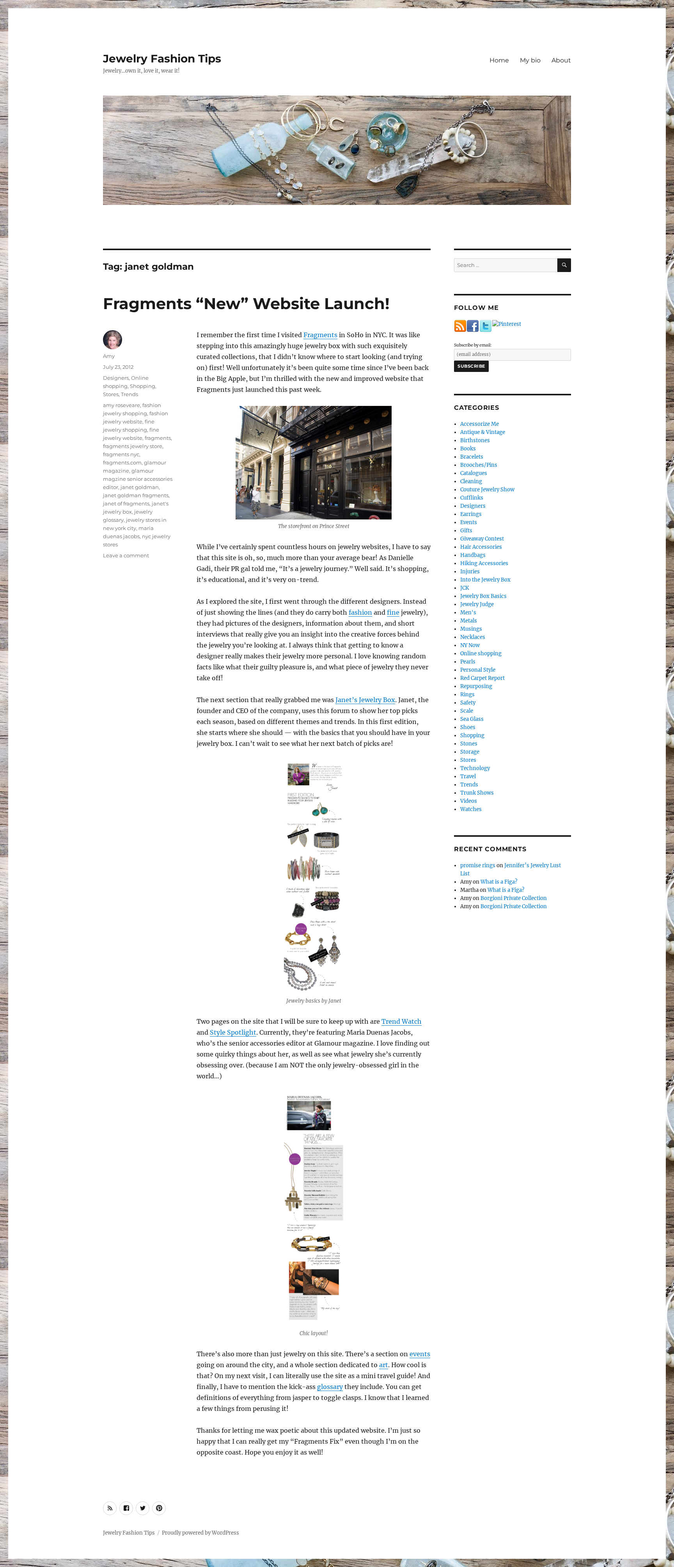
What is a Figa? (499, 882)
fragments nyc (121, 454)
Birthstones (475, 440)
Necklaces (472, 637)
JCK (464, 588)
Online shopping (481, 653)
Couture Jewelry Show (487, 489)
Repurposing (476, 686)
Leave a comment (126, 555)
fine (393, 612)
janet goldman (140, 487)
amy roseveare (121, 405)
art (383, 1365)
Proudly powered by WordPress (200, 1533)
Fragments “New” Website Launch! (246, 303)
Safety (467, 702)
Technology (475, 768)
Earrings (471, 514)
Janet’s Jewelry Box (365, 700)
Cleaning (471, 481)
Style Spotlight (233, 1032)
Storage (469, 752)
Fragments (320, 335)
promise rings (477, 865)
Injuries (470, 571)
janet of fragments (126, 503)
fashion (360, 612)
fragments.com (122, 462)
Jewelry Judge (477, 604)
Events (468, 522)
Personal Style (477, 670)
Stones (468, 743)
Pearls (467, 661)
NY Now (470, 645)
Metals (468, 620)
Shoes (467, 727)
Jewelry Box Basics (483, 596)
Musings (471, 629)
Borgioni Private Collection (514, 898)
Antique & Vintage (482, 432)
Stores (111, 394)
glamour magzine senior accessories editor (137, 479)
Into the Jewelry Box (485, 579)
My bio (530, 60)
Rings (467, 694)
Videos (468, 801)
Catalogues (473, 473)
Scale (466, 711)
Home (499, 60)
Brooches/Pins (478, 465)
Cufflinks (471, 497)
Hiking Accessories (484, 563)
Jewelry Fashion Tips (162, 58)
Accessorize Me (479, 424)
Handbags (473, 555)
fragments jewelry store (132, 446)
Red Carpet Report (482, 678)
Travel (468, 776)
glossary (330, 1387)
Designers (116, 378)
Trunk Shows (477, 793)
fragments (158, 438)
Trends (129, 394)
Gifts (466, 530)
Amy (109, 356)
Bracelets (471, 457)
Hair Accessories (481, 547)
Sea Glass (472, 719)
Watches (471, 809)
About (561, 60)
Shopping (142, 386)
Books (468, 448)
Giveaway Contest (482, 538)
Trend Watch (401, 1021)
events (420, 1354)
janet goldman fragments (135, 495)
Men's (468, 612)
